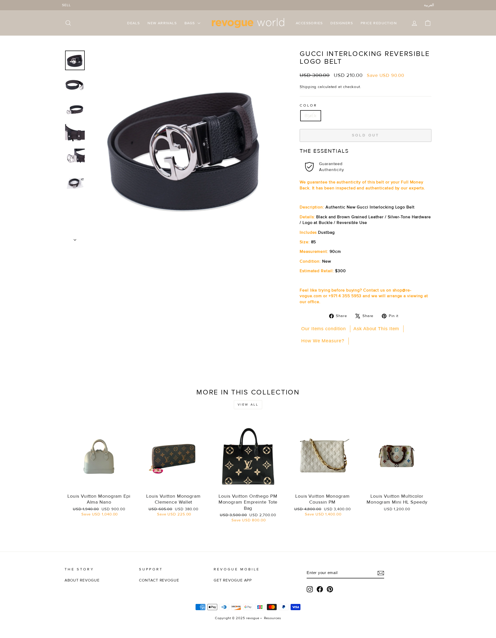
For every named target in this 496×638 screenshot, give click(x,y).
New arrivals (162, 23)
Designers (341, 23)
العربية (429, 5)
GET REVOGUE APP (233, 580)
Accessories (309, 23)
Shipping (308, 86)
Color (308, 105)
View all (248, 405)
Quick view (99, 484)
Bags (190, 23)
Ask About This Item (376, 328)
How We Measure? (322, 340)
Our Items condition (323, 328)
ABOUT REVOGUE (82, 580)
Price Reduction (379, 23)
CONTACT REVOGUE (159, 580)
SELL (66, 5)
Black (311, 115)
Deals (133, 23)
